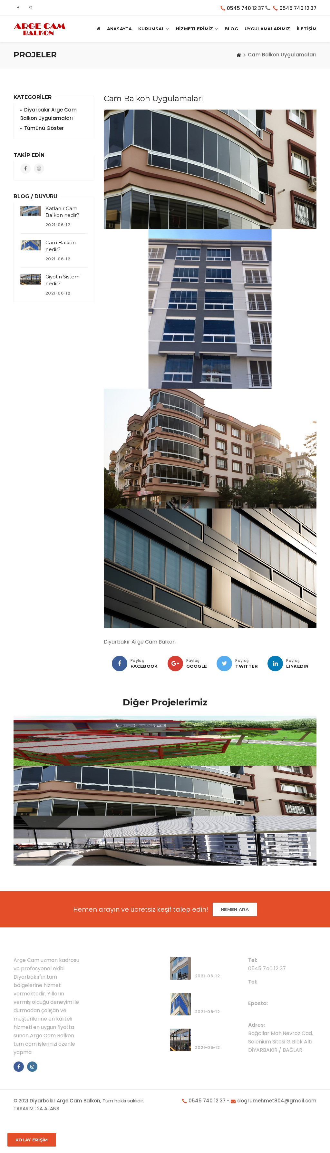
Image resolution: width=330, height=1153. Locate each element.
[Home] (239, 55)
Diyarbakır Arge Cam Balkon (65, 1100)
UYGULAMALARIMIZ (267, 28)
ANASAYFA (119, 28)
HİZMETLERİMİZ (194, 28)
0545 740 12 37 (245, 8)
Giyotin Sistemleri (49, 726)
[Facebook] (119, 663)
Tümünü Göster (44, 128)
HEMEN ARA (235, 909)
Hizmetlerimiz (113, 970)
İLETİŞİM (306, 28)
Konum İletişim (114, 991)
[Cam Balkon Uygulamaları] (210, 169)
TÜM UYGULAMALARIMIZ (61, 826)
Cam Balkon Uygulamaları (61, 776)
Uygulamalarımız (117, 981)
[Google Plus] (175, 663)
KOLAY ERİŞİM (31, 1139)
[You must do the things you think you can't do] (180, 968)
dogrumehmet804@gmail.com (288, 1011)
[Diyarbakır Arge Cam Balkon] (40, 29)
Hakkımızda (110, 960)
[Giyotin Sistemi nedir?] (30, 279)
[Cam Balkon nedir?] (30, 245)
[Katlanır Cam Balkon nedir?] (30, 211)
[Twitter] (224, 663)
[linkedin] (275, 663)
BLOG (231, 28)
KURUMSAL (151, 28)
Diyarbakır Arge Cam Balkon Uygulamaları (48, 113)
